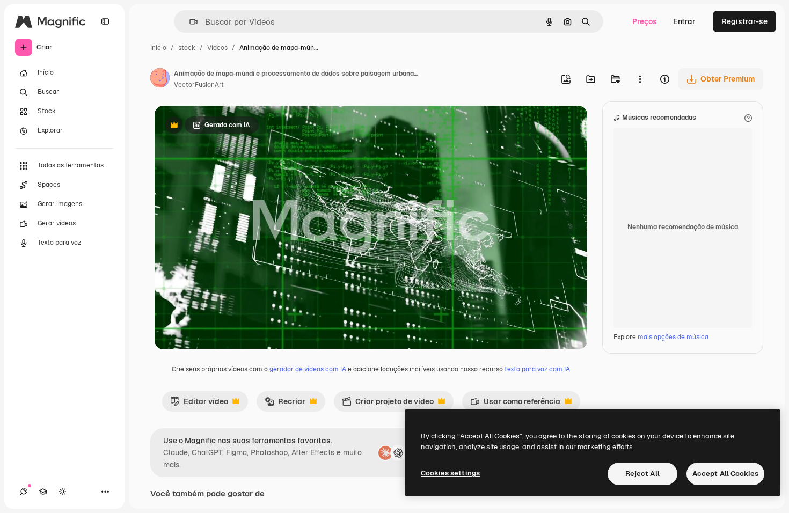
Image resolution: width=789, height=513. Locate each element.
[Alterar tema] (62, 491)
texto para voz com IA (537, 369)
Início (158, 47)
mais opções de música (673, 337)
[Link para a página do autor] (160, 79)
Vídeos (217, 47)
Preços (644, 21)
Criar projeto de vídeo (388, 404)
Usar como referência (515, 404)
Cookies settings (450, 473)
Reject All (642, 473)
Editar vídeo (199, 404)
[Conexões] (23, 491)
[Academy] (43, 491)
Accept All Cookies (725, 473)
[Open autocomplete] (189, 22)
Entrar (684, 21)
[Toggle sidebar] (105, 21)
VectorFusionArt (199, 84)
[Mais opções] (640, 79)
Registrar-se (744, 21)
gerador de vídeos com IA (307, 369)
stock (186, 47)
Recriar (285, 404)
